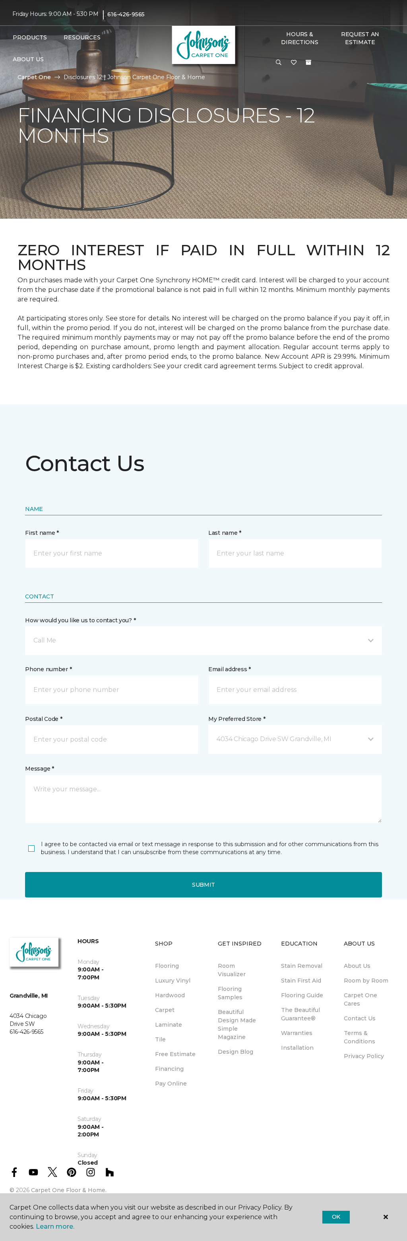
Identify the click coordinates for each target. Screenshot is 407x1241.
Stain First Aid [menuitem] (301, 980)
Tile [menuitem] (160, 1039)
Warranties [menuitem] (296, 1033)
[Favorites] (293, 63)
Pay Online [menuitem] (171, 1083)
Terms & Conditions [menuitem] (359, 1037)
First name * (42, 533)
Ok (336, 1216)
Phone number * (48, 669)
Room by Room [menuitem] (366, 980)
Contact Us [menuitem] (360, 1018)
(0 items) (308, 62)
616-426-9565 (126, 14)
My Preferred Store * (236, 719)
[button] (278, 63)
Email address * (229, 669)
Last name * (224, 533)
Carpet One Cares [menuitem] (360, 999)
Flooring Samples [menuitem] (230, 993)
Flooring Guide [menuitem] (302, 995)
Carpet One (34, 77)
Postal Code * (43, 719)
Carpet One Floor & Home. (69, 1190)
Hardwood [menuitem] (170, 995)
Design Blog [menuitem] (235, 1051)
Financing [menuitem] (169, 1068)
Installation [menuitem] (297, 1047)
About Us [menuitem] (357, 965)
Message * (39, 768)
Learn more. (55, 1226)
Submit (203, 884)
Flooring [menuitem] (167, 965)
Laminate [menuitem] (168, 1024)
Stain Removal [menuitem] (301, 965)
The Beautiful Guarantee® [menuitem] (300, 1014)
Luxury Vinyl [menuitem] (172, 980)
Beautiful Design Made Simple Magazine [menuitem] (237, 1024)
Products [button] (30, 37)
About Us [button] (28, 59)
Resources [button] (82, 37)
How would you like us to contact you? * (80, 620)
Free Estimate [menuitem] (175, 1054)
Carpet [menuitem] (164, 1010)
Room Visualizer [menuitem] (232, 970)
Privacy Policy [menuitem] (364, 1056)
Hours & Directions (299, 38)
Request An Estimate (360, 38)
